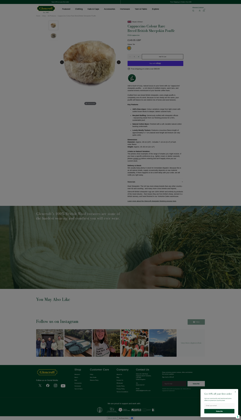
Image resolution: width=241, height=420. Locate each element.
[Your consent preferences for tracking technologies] (237, 416)
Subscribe (219, 411)
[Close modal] (235, 391)
